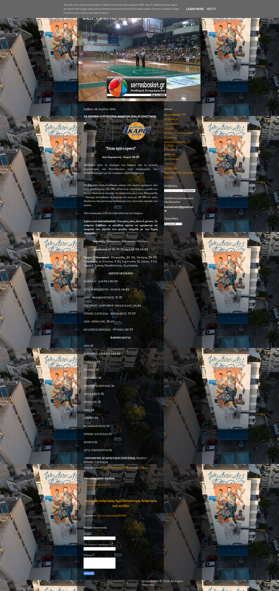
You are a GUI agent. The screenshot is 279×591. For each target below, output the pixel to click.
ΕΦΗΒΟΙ (169, 163)
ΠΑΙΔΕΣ (169, 177)
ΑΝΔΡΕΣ (169, 128)
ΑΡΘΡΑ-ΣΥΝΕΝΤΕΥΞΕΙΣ (178, 133)
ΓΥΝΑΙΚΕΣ (170, 149)
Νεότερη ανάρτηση (99, 500)
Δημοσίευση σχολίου (98, 484)
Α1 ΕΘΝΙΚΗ (171, 119)
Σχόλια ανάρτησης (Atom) (111, 515)
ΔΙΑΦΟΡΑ (169, 154)
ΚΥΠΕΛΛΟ (170, 168)
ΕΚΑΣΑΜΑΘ (171, 159)
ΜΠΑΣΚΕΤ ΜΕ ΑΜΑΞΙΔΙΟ (179, 172)
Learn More (195, 9)
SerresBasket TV (175, 114)
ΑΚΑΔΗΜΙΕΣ (172, 123)
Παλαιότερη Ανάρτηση (139, 500)
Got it (211, 9)
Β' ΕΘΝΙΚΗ (170, 137)
